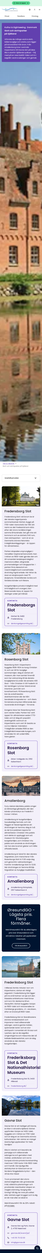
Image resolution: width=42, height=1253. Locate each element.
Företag (35, 16)
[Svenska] (29, 9)
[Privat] (10, 9)
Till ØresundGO (21, 946)
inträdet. (11, 1205)
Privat (7, 16)
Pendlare (21, 16)
